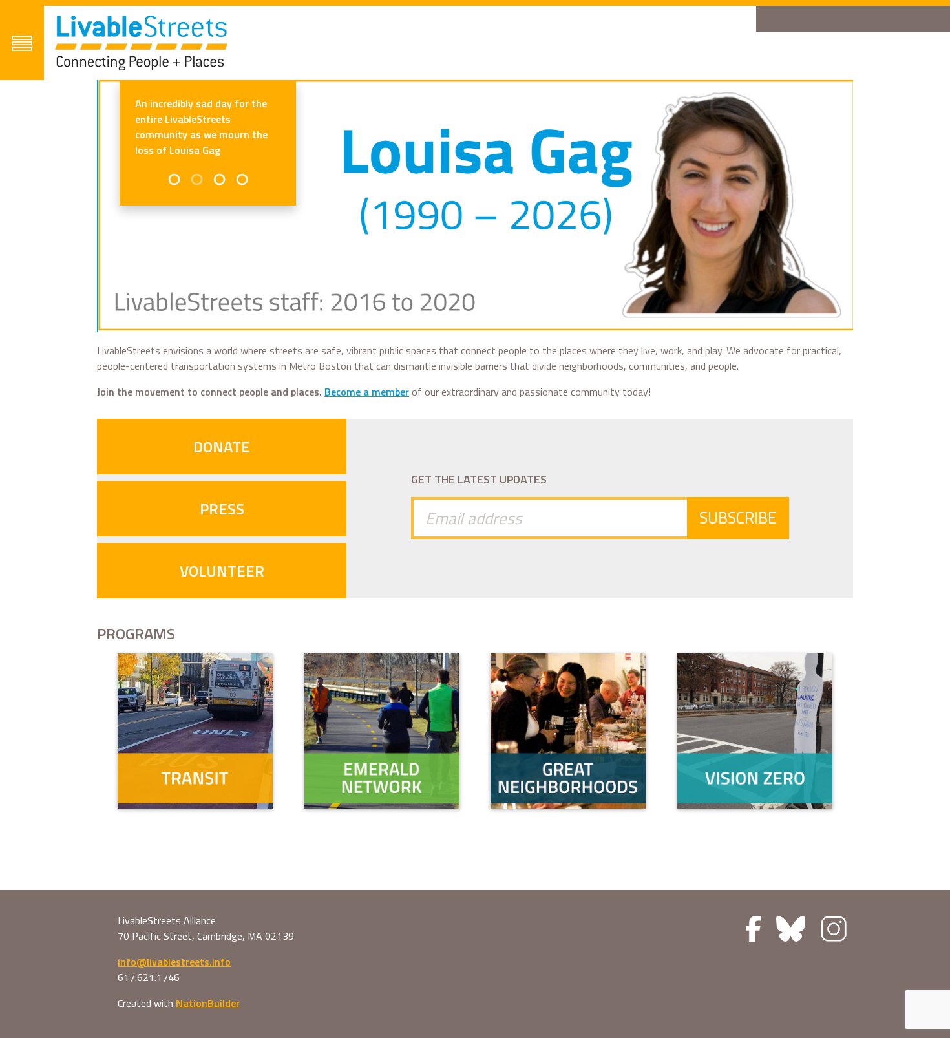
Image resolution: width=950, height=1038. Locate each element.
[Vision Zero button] (754, 731)
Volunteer (222, 570)
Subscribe (738, 517)
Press (222, 508)
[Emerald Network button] (381, 731)
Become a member (366, 391)
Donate (221, 446)
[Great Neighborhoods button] (568, 731)
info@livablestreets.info (174, 961)
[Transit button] (195, 731)
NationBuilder (208, 1003)
